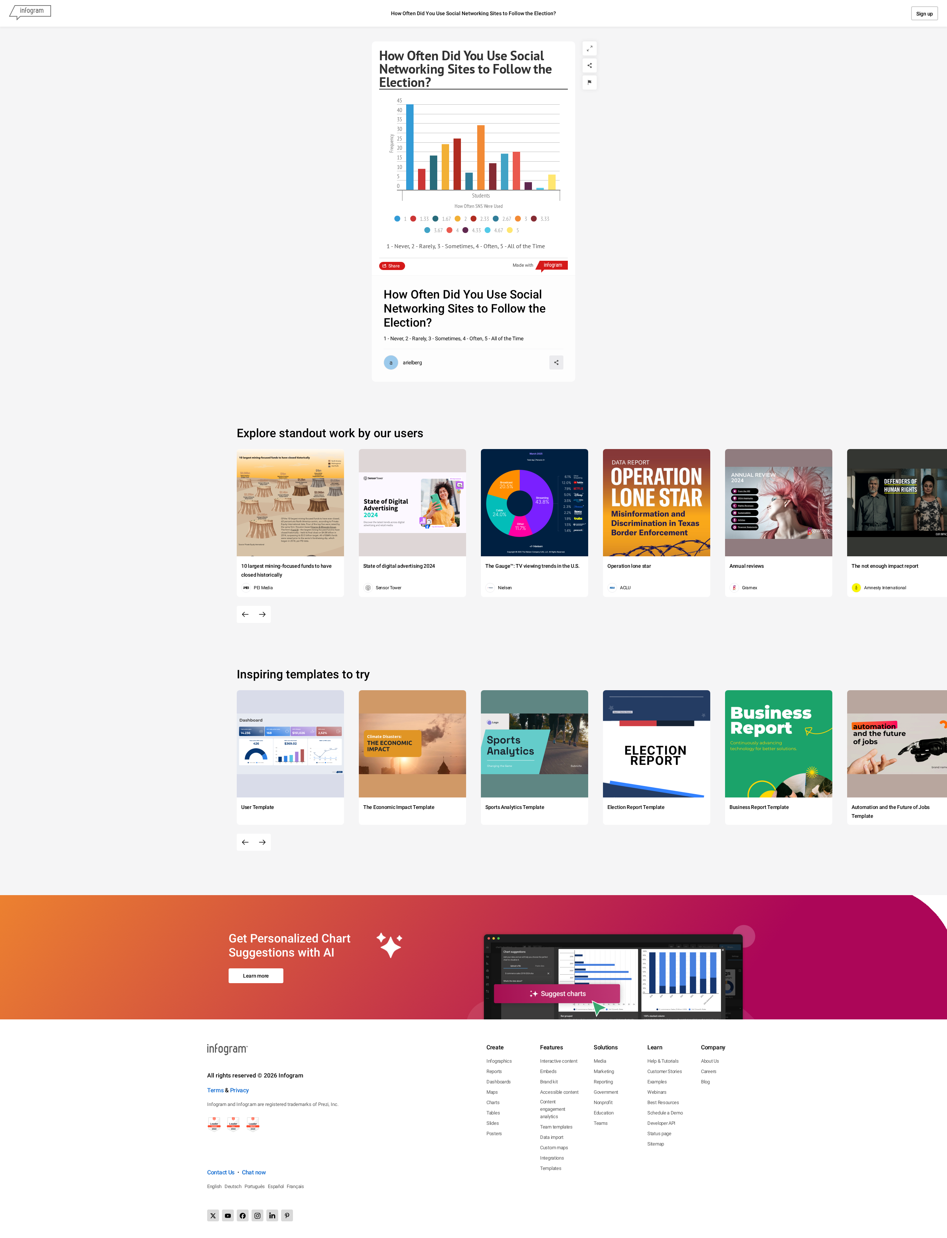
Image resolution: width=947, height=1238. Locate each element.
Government (606, 1092)
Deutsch (233, 1186)
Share (394, 266)
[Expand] (590, 48)
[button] (402, 218)
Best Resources (663, 1102)
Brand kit (548, 1081)
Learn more (256, 976)
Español (276, 1186)
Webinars (657, 1092)
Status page (659, 1133)
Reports (494, 1071)
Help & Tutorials (662, 1061)
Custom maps (554, 1147)
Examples (657, 1081)
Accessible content (559, 1092)
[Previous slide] (245, 614)
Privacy (239, 1090)
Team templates (556, 1127)
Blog (705, 1081)
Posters (494, 1133)
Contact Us (221, 1172)
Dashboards (498, 1081)
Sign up (924, 14)
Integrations (552, 1158)
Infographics (499, 1061)
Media (600, 1061)
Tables (493, 1113)
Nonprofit (603, 1102)
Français (295, 1186)
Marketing (604, 1071)
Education (603, 1113)
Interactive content (558, 1061)
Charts (492, 1102)
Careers (709, 1071)
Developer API (661, 1123)
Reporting (603, 1081)
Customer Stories (664, 1071)
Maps (492, 1092)
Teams (601, 1123)
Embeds (548, 1071)
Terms (215, 1090)
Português (255, 1186)
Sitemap (655, 1144)
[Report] (590, 82)
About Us (710, 1061)
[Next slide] (262, 614)
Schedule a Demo (665, 1113)
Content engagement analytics (552, 1109)
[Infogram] (30, 13)
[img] (410, 147)
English (214, 1186)
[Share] (590, 65)
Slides (492, 1123)
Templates (550, 1168)
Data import (551, 1137)
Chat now (254, 1172)
